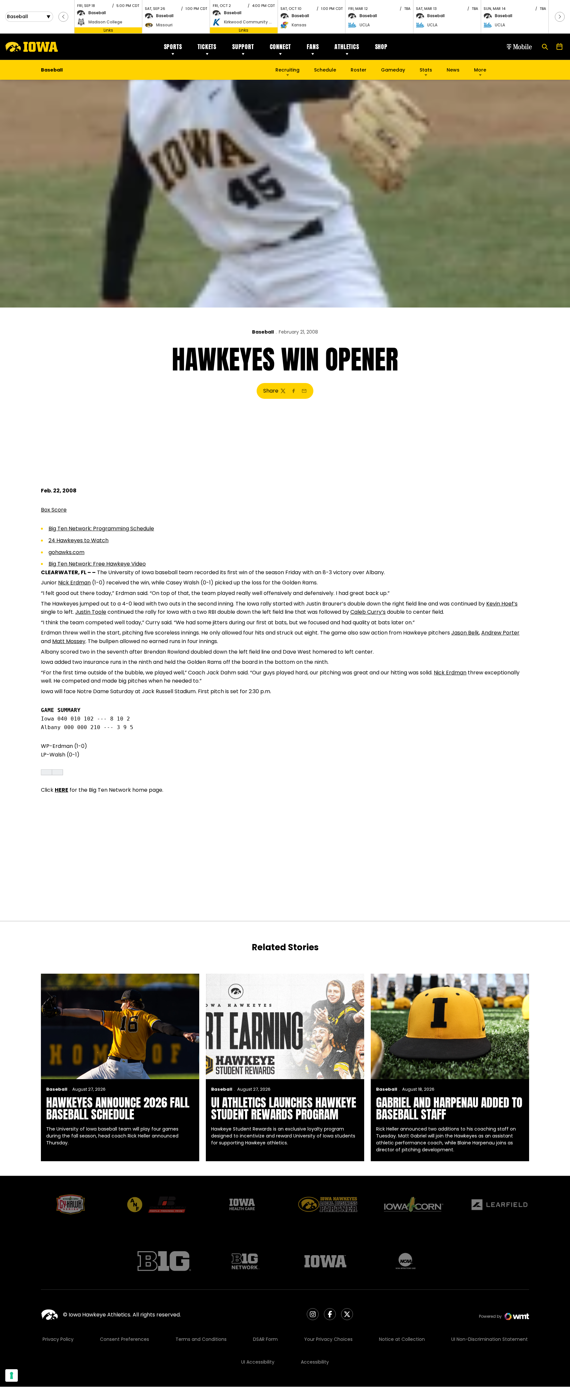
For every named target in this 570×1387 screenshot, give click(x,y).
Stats (426, 70)
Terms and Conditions (201, 1339)
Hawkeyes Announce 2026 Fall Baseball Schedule (117, 1108)
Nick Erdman (74, 582)
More (480, 70)
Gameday (393, 70)
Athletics (346, 46)
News (453, 70)
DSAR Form (265, 1339)
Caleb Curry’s (368, 612)
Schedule (325, 70)
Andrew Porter (500, 632)
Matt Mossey (68, 641)
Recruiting (287, 70)
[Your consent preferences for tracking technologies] (11, 1375)
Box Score (54, 510)
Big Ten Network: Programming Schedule (101, 528)
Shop (381, 46)
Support (243, 46)
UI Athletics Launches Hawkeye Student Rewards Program (283, 1108)
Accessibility (315, 1362)
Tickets (207, 46)
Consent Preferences (124, 1339)
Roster (358, 70)
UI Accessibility (257, 1362)
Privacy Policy (58, 1339)
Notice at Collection (402, 1339)
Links (108, 30)
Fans (313, 46)
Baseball (263, 332)
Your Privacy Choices (328, 1339)
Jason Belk (465, 632)
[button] (63, 17)
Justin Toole (90, 612)
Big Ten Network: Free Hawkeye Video (97, 564)
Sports (173, 46)
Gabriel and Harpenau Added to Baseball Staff (449, 1108)
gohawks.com (66, 552)
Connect (280, 46)
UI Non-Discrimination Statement (489, 1339)
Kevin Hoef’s (502, 603)
